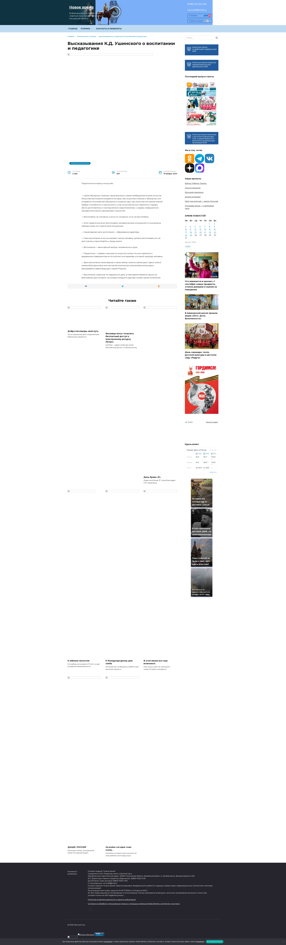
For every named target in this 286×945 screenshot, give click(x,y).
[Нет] (283, 942)
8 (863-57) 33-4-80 (197, 3)
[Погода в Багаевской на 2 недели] (212, 422)
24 (186, 235)
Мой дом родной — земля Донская (201, 201)
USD (199, 453)
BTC (214, 453)
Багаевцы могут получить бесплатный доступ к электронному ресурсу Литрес (120, 337)
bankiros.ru (213, 472)
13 (200, 229)
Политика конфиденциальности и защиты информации (112, 900)
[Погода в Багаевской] (201, 420)
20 (201, 232)
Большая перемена (194, 192)
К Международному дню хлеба (119, 662)
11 (190, 229)
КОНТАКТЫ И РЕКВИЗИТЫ (109, 29)
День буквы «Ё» (152, 477)
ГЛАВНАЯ (72, 29)
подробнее (108, 941)
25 (191, 235)
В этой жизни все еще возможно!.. (156, 662)
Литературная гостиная (80, 163)
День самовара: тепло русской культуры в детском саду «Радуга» (200, 355)
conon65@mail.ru (197, 9)
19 (195, 232)
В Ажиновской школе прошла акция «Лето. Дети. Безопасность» (201, 316)
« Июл (187, 246)
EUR (207, 453)
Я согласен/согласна (214, 941)
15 (210, 229)
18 (191, 232)
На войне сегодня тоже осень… (118, 848)
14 (205, 229)
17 (186, 232)
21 (205, 232)
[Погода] (189, 422)
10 (186, 229)
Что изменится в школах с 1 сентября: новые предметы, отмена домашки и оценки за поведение (201, 285)
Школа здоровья (193, 197)
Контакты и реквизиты (72, 873)
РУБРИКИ (85, 29)
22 (210, 232)
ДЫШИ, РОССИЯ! (77, 847)
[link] (199, 16)
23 (215, 232)
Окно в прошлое (193, 188)
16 (215, 229)
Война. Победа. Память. (196, 183)
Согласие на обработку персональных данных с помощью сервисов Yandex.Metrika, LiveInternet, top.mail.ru (134, 904)
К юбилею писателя (78, 661)
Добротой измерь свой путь (83, 331)
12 (195, 229)
